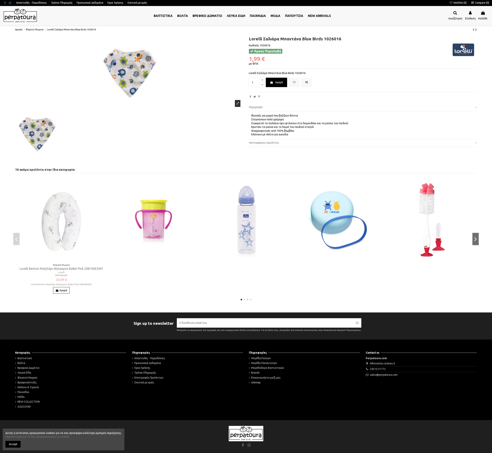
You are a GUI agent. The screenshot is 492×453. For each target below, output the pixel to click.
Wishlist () (460, 2)
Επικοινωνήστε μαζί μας (266, 377)
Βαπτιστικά (24, 358)
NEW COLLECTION (28, 401)
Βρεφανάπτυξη (27, 382)
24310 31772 (378, 369)
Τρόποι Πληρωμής (62, 2)
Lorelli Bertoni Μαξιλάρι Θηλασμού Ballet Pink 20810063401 (61, 268)
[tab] (363, 107)
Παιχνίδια (23, 392)
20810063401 (61, 275)
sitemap (256, 382)
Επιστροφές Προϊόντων (148, 377)
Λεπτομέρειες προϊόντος (264, 142)
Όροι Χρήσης (115, 2)
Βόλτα (21, 363)
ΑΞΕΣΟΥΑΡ (24, 406)
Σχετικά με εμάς (137, 2)
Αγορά (279, 82)
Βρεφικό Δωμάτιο (28, 367)
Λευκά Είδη (24, 372)
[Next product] (476, 29)
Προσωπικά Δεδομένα (90, 2)
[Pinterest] (259, 96)
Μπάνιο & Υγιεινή (28, 387)
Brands (255, 372)
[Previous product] (474, 29)
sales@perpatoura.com (383, 374)
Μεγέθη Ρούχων (261, 358)
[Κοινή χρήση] (250, 96)
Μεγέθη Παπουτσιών (264, 363)
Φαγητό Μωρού (27, 377)
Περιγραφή (256, 107)
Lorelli (61, 272)
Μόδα (21, 396)
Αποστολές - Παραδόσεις (31, 2)
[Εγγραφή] (357, 323)
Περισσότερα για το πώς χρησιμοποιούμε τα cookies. (37, 436)
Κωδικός (254, 45)
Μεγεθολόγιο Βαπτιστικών (267, 367)
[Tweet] (254, 96)
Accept (13, 444)
